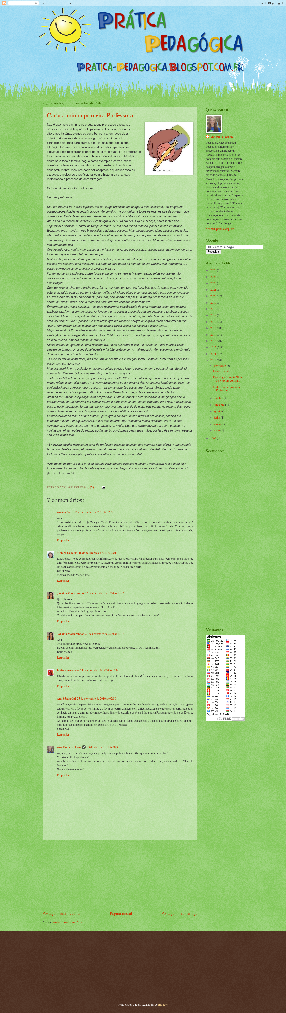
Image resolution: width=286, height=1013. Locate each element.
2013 (213, 341)
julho (217, 417)
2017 (213, 315)
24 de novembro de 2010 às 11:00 (99, 670)
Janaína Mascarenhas (70, 593)
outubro (219, 398)
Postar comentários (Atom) (68, 922)
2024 (213, 277)
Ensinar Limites (222, 371)
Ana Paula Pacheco (69, 747)
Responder (63, 540)
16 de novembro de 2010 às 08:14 (98, 553)
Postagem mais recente (61, 913)
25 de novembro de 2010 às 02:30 (96, 698)
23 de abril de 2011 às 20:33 (103, 747)
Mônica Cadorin (67, 553)
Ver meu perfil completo (220, 229)
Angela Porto (65, 512)
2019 (213, 302)
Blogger (162, 1005)
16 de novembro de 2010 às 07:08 (94, 512)
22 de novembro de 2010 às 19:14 (104, 634)
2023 (213, 283)
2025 (213, 270)
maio (217, 430)
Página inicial (121, 913)
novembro (220, 365)
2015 (213, 328)
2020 (213, 296)
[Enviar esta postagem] (103, 487)
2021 (213, 289)
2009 (213, 438)
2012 (213, 347)
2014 (213, 334)
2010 (213, 360)
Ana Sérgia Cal (66, 698)
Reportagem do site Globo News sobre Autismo (228, 379)
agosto (218, 411)
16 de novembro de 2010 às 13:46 (104, 593)
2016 (213, 322)
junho (217, 424)
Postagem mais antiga (179, 913)
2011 (213, 354)
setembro (219, 405)
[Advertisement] (120, 875)
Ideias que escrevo (68, 670)
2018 (213, 309)
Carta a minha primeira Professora (90, 115)
